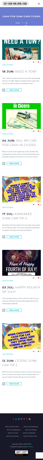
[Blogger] (29, 419)
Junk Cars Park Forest (30, 436)
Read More (14, 90)
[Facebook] (13, 419)
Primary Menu (39, 3)
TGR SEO (30, 447)
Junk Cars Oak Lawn (12, 436)
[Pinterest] (24, 419)
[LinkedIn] (16, 419)
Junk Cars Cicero (13, 433)
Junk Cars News (7, 65)
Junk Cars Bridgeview (13, 430)
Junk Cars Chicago (31, 430)
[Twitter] (19, 419)
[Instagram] (21, 419)
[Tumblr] (27, 419)
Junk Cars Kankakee (29, 433)
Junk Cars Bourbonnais (30, 426)
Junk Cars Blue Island (12, 426)
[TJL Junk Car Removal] (21, 453)
